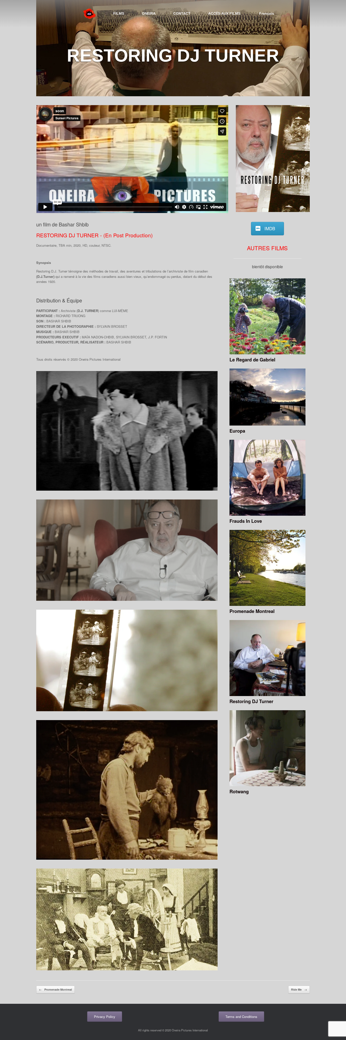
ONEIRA (149, 13)
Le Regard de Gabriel (252, 359)
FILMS (118, 13)
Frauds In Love (245, 521)
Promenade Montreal (252, 611)
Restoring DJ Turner (251, 701)
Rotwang (239, 791)
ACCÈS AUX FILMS (224, 13)
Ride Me (299, 989)
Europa (237, 431)
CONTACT (181, 13)
